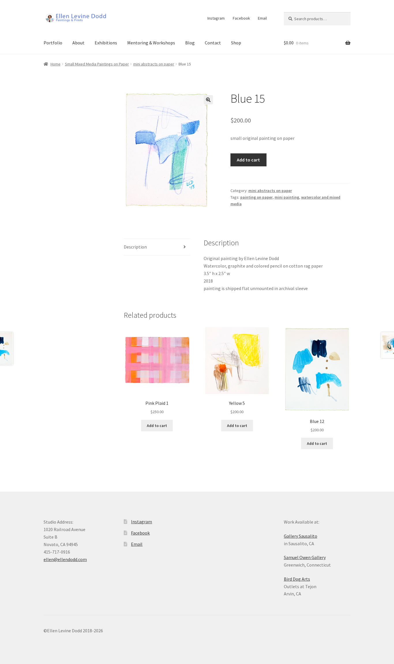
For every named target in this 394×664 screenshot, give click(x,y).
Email (262, 18)
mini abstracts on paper (153, 64)
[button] (208, 99)
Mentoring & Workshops (151, 43)
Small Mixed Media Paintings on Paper (97, 64)
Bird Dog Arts (297, 579)
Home (55, 64)
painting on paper (256, 197)
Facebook (241, 18)
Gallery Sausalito (300, 536)
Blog (190, 43)
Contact (213, 43)
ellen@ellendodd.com (65, 559)
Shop (236, 43)
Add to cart (248, 160)
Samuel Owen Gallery (305, 557)
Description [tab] (135, 247)
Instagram (216, 18)
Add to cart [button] (157, 425)
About (78, 43)
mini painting (287, 197)
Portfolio (53, 43)
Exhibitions (106, 43)
